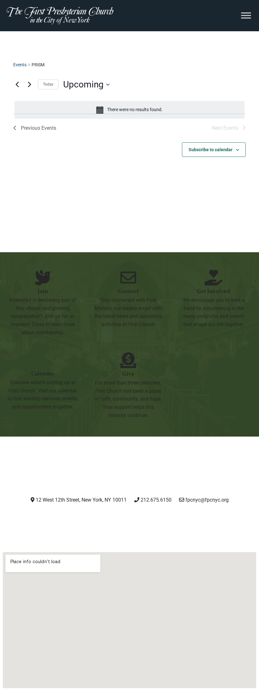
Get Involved (213, 291)
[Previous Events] (17, 84)
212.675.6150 (155, 500)
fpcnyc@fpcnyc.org (207, 500)
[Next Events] (29, 84)
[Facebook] (113, 517)
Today (48, 84)
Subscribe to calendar (210, 149)
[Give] (128, 360)
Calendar (42, 374)
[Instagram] (81, 517)
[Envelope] (178, 517)
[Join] (43, 277)
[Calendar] (43, 360)
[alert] (129, 110)
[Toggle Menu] (246, 16)
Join (43, 291)
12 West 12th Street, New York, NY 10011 (80, 500)
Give (128, 374)
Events (20, 64)
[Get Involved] (213, 277)
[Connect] (128, 277)
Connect (128, 291)
